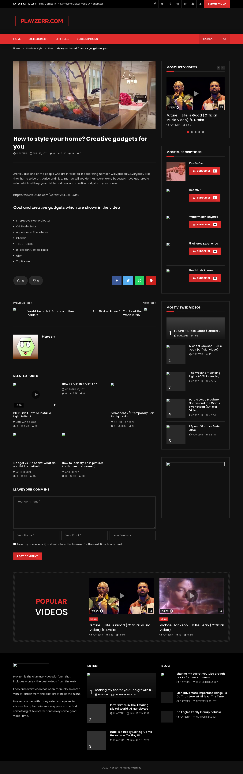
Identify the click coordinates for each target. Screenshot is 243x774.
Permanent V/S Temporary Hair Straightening (132, 415)
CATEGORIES (37, 39)
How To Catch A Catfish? (79, 384)
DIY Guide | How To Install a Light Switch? (32, 415)
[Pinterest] (177, 4)
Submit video (217, 3)
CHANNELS (62, 39)
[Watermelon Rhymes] (175, 225)
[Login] (200, 4)
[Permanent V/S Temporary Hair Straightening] (133, 395)
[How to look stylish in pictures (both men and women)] (84, 445)
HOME (17, 39)
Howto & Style (34, 48)
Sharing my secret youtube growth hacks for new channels (140, 690)
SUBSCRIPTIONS (87, 39)
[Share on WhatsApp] (139, 280)
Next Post (149, 303)
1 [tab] (188, 132)
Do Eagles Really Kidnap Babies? (199, 712)
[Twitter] (162, 4)
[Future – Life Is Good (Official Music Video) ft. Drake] (195, 328)
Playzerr (22, 153)
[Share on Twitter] (128, 280)
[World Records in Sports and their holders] (19, 313)
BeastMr (195, 190)
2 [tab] (192, 132)
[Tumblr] (170, 4)
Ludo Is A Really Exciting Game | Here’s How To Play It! (131, 733)
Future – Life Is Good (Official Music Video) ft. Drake (191, 117)
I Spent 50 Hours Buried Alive (205, 428)
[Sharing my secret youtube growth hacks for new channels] (121, 685)
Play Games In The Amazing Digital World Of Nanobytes (71, 3)
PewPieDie (196, 163)
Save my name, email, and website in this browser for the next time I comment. (70, 544)
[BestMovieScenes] (175, 278)
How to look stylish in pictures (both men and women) (82, 465)
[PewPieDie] (175, 171)
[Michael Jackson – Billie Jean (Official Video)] (175, 354)
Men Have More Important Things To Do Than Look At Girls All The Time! (202, 694)
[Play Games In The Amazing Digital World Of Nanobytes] (96, 713)
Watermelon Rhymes (203, 217)
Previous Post (22, 303)
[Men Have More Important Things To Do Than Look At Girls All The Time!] (167, 697)
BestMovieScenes (201, 270)
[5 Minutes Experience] (175, 252)
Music (93, 619)
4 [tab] (199, 132)
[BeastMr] (175, 198)
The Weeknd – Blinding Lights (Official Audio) (204, 374)
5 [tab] (203, 132)
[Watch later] (185, 4)
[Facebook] (155, 4)
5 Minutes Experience (203, 243)
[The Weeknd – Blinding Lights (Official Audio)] (175, 381)
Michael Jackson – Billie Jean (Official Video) (205, 347)
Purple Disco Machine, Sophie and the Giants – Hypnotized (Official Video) (205, 405)
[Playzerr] (42, 21)
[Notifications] (192, 4)
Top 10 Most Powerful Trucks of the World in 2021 (117, 313)
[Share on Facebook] (117, 280)
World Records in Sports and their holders (51, 313)
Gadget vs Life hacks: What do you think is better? (34, 465)
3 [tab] (195, 132)
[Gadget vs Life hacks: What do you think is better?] (35, 445)
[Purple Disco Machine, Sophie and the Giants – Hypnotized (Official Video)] (175, 408)
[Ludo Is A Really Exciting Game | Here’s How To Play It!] (96, 740)
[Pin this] (151, 280)
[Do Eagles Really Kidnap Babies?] (167, 717)
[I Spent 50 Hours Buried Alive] (175, 434)
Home (16, 48)
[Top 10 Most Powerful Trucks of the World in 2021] (150, 313)
